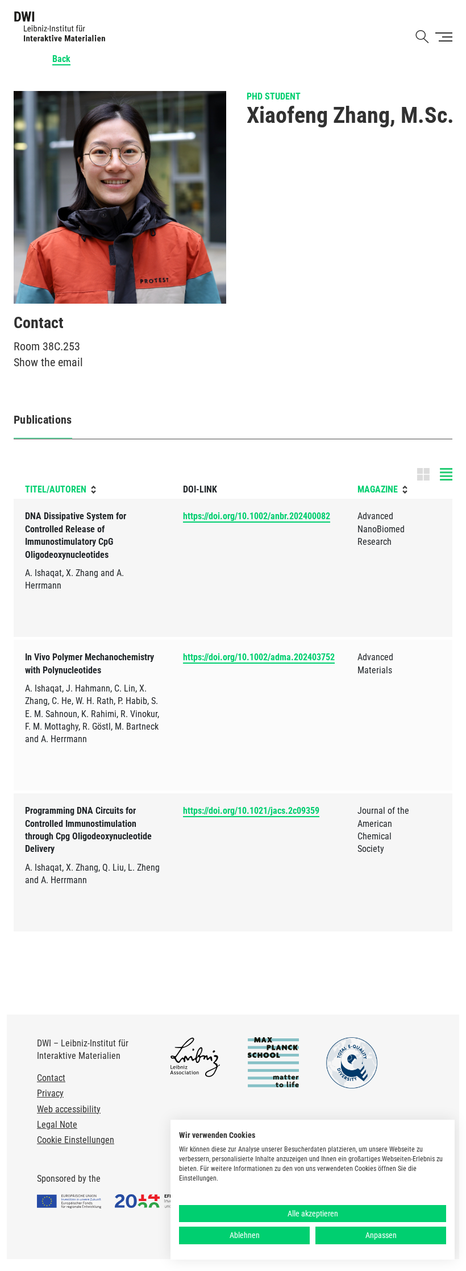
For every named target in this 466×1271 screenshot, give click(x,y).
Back (61, 58)
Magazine (377, 489)
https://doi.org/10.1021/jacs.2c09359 (251, 810)
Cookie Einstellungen (75, 1140)
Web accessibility (69, 1109)
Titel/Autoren (55, 489)
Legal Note (57, 1124)
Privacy (50, 1093)
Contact (51, 1078)
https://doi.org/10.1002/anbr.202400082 (256, 516)
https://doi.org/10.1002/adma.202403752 (259, 657)
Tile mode (434, 474)
